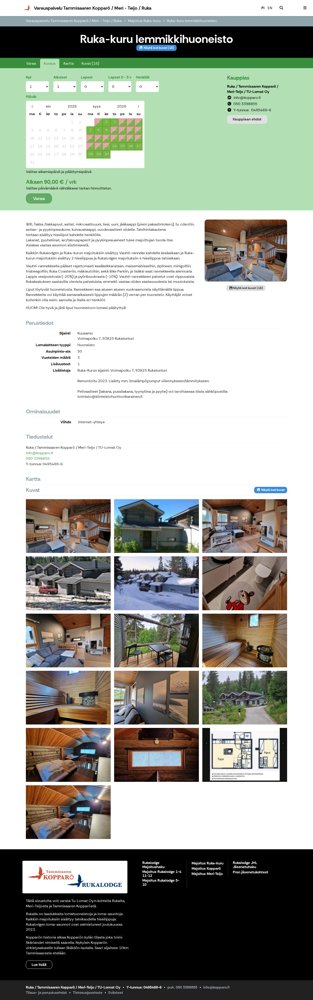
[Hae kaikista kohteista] (281, 8)
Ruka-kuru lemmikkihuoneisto (192, 20)
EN (270, 8)
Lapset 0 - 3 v (119, 77)
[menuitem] (281, 8)
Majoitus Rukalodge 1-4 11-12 (161, 874)
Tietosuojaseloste (87, 992)
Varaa (31, 63)
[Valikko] (305, 8)
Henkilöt (143, 77)
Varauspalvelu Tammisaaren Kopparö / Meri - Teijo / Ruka (74, 20)
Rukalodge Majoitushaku (153, 865)
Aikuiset (60, 77)
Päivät (31, 96)
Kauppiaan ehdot (247, 119)
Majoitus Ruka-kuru (144, 20)
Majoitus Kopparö (206, 868)
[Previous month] (32, 106)
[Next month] (138, 106)
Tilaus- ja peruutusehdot (46, 992)
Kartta (68, 63)
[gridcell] (32, 122)
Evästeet (115, 992)
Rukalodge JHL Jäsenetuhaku (245, 865)
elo (48, 106)
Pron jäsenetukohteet (250, 872)
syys (97, 106)
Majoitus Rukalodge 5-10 (160, 882)
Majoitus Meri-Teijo (207, 874)
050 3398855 (38, 458)
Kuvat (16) (90, 63)
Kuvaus (50, 63)
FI (262, 8)
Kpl (28, 77)
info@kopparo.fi (39, 453)
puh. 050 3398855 (182, 987)
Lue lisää (39, 964)
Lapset (87, 77)
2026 (72, 106)
